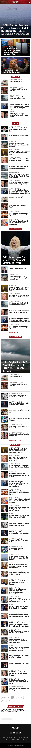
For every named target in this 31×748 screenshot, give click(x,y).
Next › (4, 700)
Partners (7, 739)
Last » (9, 700)
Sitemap (15, 737)
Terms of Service (15, 739)
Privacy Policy (24, 739)
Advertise (9, 737)
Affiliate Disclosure (23, 737)
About (4, 737)
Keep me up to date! (7, 719)
